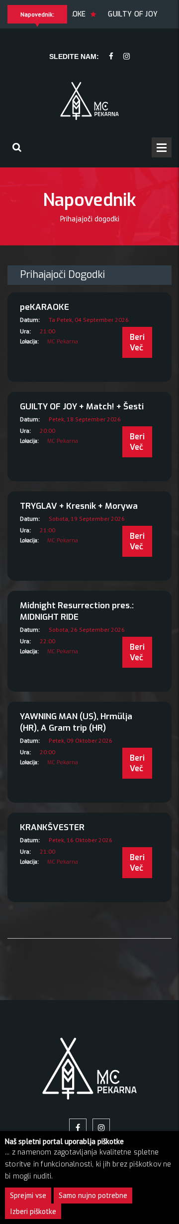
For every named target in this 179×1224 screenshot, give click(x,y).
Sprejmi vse (28, 1195)
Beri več (137, 342)
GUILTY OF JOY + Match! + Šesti (82, 406)
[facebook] (111, 56)
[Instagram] (126, 56)
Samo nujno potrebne (93, 1195)
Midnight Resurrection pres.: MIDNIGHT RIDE (77, 611)
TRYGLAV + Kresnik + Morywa (79, 506)
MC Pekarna (62, 341)
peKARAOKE (44, 307)
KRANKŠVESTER (52, 827)
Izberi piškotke (33, 1211)
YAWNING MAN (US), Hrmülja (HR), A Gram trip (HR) (76, 722)
